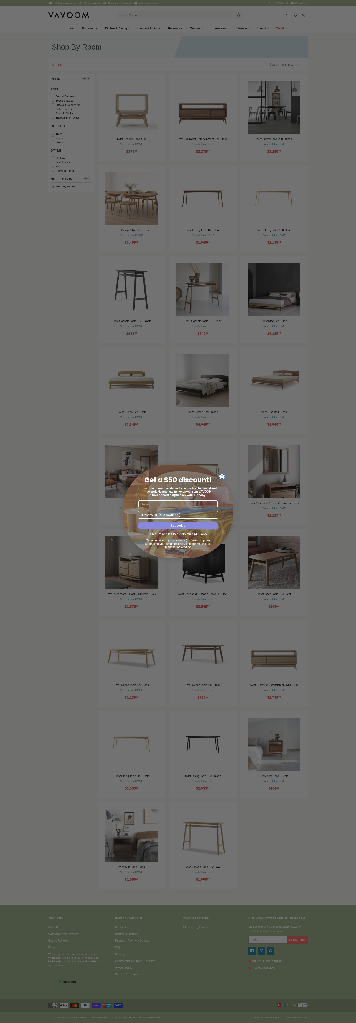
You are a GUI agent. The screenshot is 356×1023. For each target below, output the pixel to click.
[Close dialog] (222, 476)
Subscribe (178, 525)
